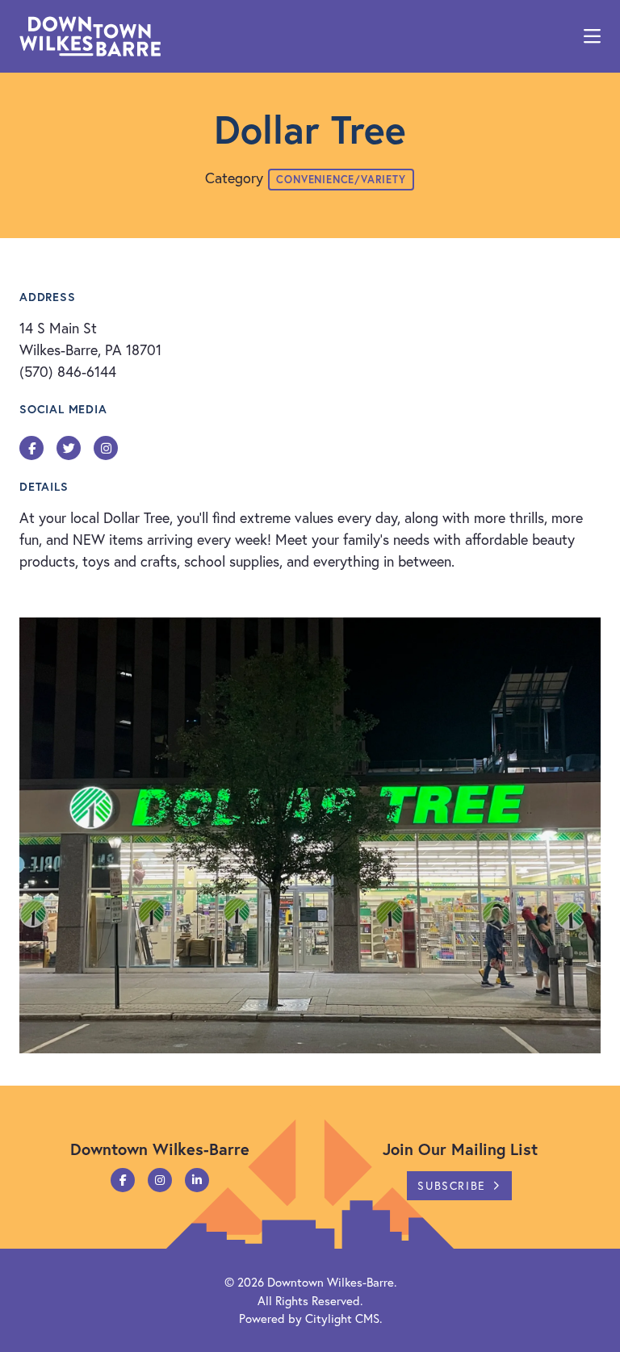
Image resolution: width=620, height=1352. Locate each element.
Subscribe (451, 1185)
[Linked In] (197, 1180)
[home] (90, 36)
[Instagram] (160, 1180)
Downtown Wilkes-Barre (330, 1282)
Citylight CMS (342, 1318)
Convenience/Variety (340, 179)
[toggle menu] (592, 36)
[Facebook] (123, 1180)
